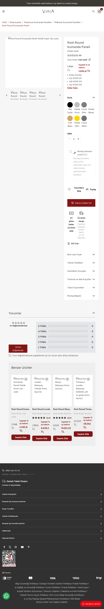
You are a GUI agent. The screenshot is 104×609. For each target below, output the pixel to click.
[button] (6, 95)
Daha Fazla (72, 87)
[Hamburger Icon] (3, 11)
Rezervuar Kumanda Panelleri (38, 22)
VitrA (4, 22)
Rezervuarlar (15, 22)
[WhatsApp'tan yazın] (6, 596)
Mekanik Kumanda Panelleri (67, 22)
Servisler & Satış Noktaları (11, 484)
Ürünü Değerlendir (18, 348)
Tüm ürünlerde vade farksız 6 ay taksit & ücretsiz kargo (52, 3)
